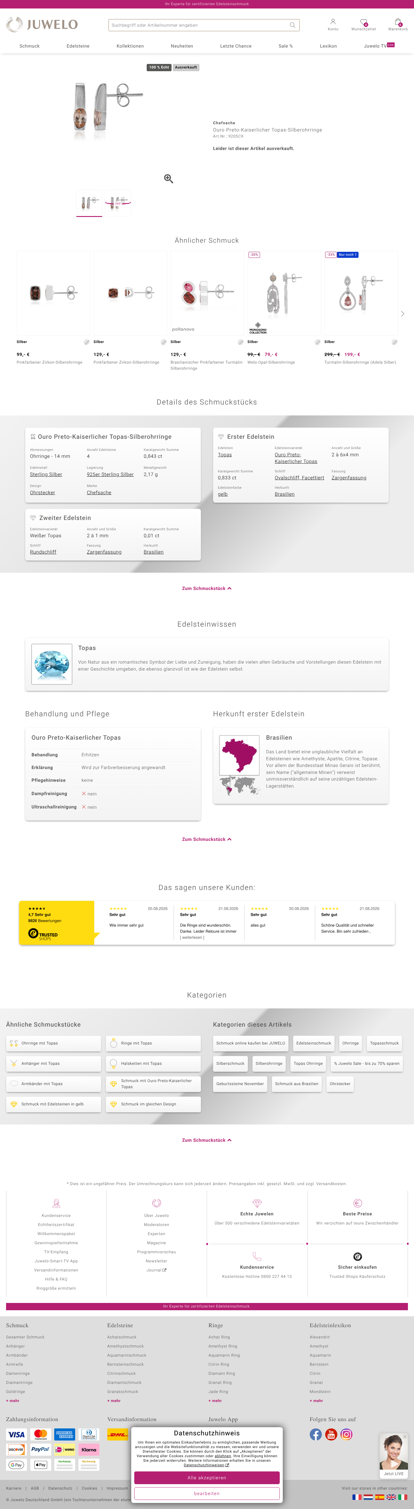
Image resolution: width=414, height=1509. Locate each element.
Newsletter (156, 1261)
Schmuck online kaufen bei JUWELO (250, 1043)
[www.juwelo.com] (391, 1497)
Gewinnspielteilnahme (56, 1243)
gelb (223, 494)
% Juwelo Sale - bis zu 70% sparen (366, 1064)
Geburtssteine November (240, 1084)
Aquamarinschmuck (127, 1355)
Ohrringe (350, 1043)
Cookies (89, 1488)
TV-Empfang (56, 1252)
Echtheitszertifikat (56, 1225)
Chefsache (99, 492)
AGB (35, 1488)
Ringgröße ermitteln (56, 1288)
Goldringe (15, 1392)
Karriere (14, 1488)
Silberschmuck (230, 1064)
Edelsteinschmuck (313, 1043)
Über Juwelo (156, 1216)
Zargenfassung (349, 477)
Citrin (315, 1374)
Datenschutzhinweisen (204, 1465)
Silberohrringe (269, 1064)
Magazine (156, 1243)
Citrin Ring (219, 1364)
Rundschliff (43, 552)
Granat (316, 1383)
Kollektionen (130, 46)
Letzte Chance (236, 46)
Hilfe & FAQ (56, 1279)
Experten (156, 1234)
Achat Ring (219, 1337)
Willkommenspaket (56, 1234)
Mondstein (320, 1392)
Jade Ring (218, 1392)
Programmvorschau (156, 1252)
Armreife (14, 1364)
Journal (154, 1270)
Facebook (316, 1434)
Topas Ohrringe (308, 1064)
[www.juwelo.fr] (357, 1497)
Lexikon (328, 46)
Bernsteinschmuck (125, 1364)
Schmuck (29, 46)
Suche (293, 25)
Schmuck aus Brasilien (297, 1084)
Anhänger (15, 1346)
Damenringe (18, 1374)
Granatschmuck (123, 1392)
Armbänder (17, 1355)
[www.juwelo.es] (379, 1497)
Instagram (346, 1434)
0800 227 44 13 (276, 1277)
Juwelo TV (379, 46)
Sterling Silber (46, 474)
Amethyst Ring (223, 1346)
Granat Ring (220, 1383)
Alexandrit (320, 1337)
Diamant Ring (222, 1374)
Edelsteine (78, 46)
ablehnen (223, 1456)
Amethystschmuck (125, 1346)
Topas (225, 454)
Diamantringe (19, 1383)
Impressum (117, 1488)
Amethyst (319, 1346)
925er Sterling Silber (110, 474)
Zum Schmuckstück (203, 588)
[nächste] (402, 314)
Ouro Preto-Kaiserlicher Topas (296, 458)
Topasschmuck (384, 1043)
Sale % (286, 46)
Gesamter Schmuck (25, 1337)
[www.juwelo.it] (402, 1497)
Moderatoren (156, 1225)
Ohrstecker (42, 492)
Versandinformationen (56, 1270)
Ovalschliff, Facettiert (299, 477)
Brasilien (285, 494)
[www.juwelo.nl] (368, 1497)
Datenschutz (60, 1488)
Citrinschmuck (121, 1374)
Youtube (331, 1434)
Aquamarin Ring (224, 1355)
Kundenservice (56, 1216)
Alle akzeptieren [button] (207, 1478)
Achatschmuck (122, 1337)
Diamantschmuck (124, 1383)
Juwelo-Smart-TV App (56, 1261)
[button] (333, 25)
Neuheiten (182, 46)
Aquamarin (320, 1355)
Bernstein (319, 1364)
